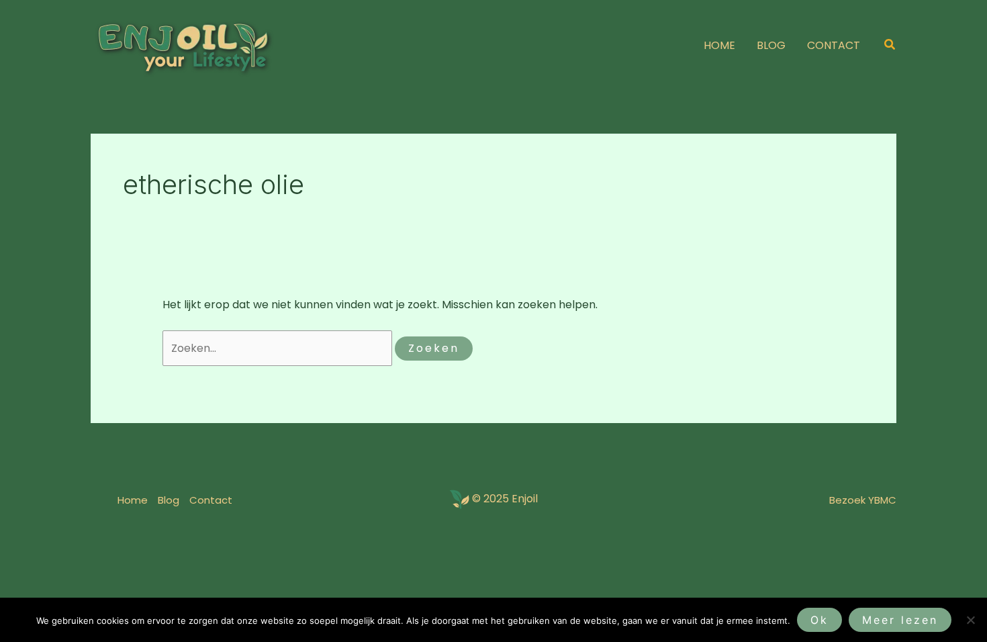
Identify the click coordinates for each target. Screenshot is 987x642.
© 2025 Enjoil (505, 499)
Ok (819, 620)
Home (132, 500)
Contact (210, 500)
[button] (890, 45)
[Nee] (970, 620)
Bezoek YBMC (862, 500)
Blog (168, 500)
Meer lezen (900, 620)
